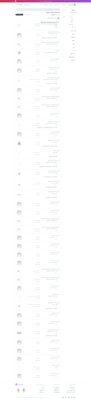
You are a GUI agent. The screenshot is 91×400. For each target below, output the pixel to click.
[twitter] (66, 397)
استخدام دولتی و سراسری (71, 392)
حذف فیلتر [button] (64, 17)
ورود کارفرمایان (57, 389)
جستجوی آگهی (63, 4)
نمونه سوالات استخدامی (71, 390)
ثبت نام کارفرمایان (56, 390)
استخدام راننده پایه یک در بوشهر (53, 12)
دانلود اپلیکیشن (41, 390)
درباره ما (42, 387)
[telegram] (69, 397)
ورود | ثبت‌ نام (18, 4)
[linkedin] (72, 397)
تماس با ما (42, 389)
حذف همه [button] (64, 10)
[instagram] (63, 397)
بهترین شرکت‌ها (45, 4)
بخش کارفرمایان (26, 4)
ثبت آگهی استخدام (19, 14)
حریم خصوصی (41, 392)
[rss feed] (75, 397)
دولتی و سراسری (57, 4)
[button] (69, 19)
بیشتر (40, 4)
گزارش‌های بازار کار (56, 392)
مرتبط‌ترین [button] (53, 14)
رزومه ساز (50, 4)
